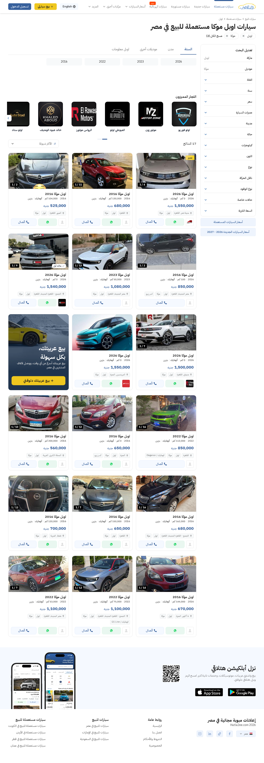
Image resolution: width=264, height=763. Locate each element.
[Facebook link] (229, 733)
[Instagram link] (200, 733)
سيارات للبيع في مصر (97, 726)
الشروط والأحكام (152, 739)
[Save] (141, 158)
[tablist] (102, 49)
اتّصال (149, 222)
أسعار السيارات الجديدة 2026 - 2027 (228, 232)
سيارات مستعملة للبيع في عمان (28, 745)
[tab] (188, 49)
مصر (246, 734)
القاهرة (122, 213)
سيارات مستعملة (223, 7)
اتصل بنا (157, 732)
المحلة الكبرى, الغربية (52, 455)
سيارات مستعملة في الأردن (31, 732)
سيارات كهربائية (158, 7)
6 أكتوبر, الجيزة (182, 616)
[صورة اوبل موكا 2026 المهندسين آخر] (102, 332)
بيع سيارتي (44, 6)
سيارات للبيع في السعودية (94, 739)
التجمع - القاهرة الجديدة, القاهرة (175, 536)
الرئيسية (157, 726)
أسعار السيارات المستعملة (228, 222)
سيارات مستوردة (180, 7)
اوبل (168, 213)
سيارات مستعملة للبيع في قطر (29, 739)
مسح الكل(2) (214, 36)
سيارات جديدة (202, 7)
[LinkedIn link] (209, 733)
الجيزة (122, 455)
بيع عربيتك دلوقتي (36, 380)
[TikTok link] (219, 733)
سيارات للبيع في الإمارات (95, 732)
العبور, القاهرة (55, 213)
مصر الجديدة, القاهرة (180, 294)
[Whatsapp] (174, 222)
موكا (161, 213)
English (67, 6)
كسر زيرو (149, 294)
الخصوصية (155, 745)
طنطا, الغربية (56, 536)
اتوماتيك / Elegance (155, 455)
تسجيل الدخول (20, 6)
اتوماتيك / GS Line (120, 622)
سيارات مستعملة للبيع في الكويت (27, 726)
